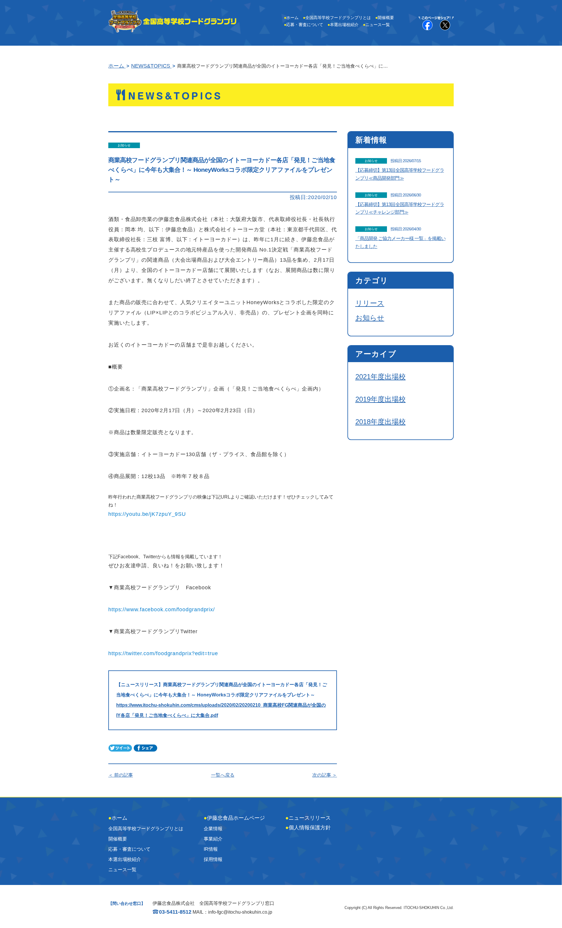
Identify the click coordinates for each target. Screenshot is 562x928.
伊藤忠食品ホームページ (234, 818)
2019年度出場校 (380, 399)
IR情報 (211, 849)
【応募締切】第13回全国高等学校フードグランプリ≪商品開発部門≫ (399, 174)
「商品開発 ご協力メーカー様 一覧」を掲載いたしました (400, 242)
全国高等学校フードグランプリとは (337, 17)
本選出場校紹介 (343, 24)
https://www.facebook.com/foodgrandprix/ (161, 609)
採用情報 (213, 859)
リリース (369, 303)
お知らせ (369, 318)
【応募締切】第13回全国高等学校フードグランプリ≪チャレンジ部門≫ (399, 208)
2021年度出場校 (380, 377)
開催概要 (384, 17)
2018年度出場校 (380, 422)
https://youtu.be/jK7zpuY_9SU (147, 514)
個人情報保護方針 (308, 827)
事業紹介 (213, 838)
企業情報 (213, 828)
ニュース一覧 (376, 24)
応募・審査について (303, 24)
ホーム (291, 17)
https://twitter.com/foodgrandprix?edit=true (163, 653)
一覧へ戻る (222, 775)
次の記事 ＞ (324, 775)
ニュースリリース (308, 818)
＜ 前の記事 (120, 775)
